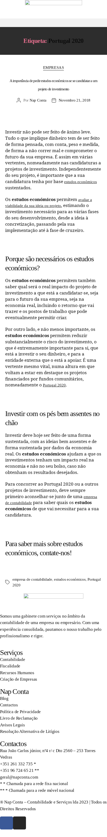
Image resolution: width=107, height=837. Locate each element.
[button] (53, 22)
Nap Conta (38, 100)
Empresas (53, 67)
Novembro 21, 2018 (75, 100)
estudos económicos (80, 182)
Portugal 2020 (54, 385)
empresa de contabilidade (32, 579)
